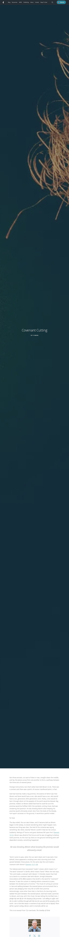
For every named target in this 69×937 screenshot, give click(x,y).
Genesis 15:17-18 (31, 864)
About (31, 2)
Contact (37, 2)
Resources (14, 2)
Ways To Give (43, 2)
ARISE (20, 2)
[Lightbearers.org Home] (3, 2)
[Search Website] (52, 2)
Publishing (26, 2)
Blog (9, 2)
